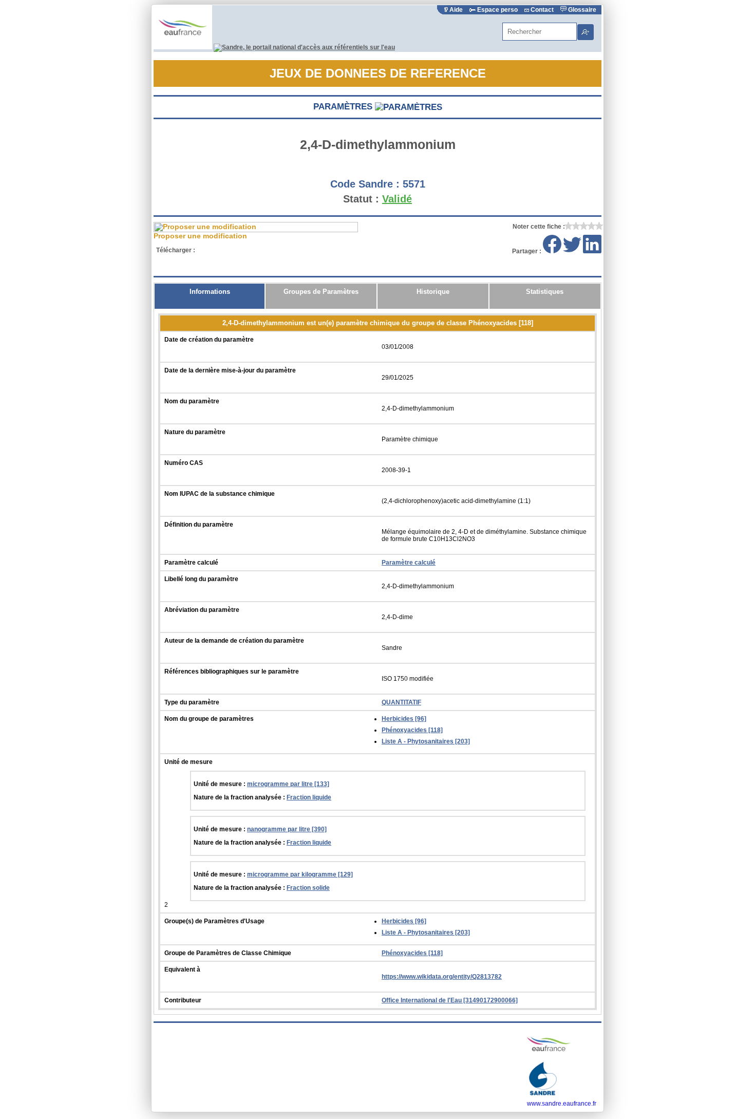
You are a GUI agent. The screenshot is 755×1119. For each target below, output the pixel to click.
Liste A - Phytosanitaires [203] (426, 741)
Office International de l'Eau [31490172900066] (450, 1000)
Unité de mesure (188, 762)
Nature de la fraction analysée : (240, 797)
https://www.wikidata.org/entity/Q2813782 (442, 976)
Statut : (361, 198)
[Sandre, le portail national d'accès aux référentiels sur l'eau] (304, 47)
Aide (456, 9)
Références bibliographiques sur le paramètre (231, 671)
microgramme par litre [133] (288, 784)
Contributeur (182, 1000)
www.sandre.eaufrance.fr (561, 1103)
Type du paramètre (191, 702)
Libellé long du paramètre (201, 579)
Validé (397, 198)
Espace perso (497, 9)
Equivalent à (182, 969)
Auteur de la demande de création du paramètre (234, 640)
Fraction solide (308, 887)
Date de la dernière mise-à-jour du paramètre (230, 370)
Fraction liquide (309, 797)
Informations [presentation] (210, 291)
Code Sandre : (365, 184)
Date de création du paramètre (209, 339)
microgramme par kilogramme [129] (300, 874)
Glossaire (581, 9)
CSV (252, 250)
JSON (289, 250)
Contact (542, 9)
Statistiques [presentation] (544, 291)
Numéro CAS (183, 463)
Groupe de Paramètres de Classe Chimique (227, 953)
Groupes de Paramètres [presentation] (321, 291)
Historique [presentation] (433, 291)
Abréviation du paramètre (201, 609)
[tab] (209, 296)
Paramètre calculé (191, 562)
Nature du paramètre (194, 432)
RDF (327, 250)
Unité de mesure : (220, 784)
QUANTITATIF (401, 702)
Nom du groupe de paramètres (209, 718)
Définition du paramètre (198, 524)
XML (215, 250)
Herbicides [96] (404, 718)
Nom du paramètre (191, 401)
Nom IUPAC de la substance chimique (219, 493)
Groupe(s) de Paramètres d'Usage (214, 921)
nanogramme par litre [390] (287, 829)
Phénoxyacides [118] (412, 730)
